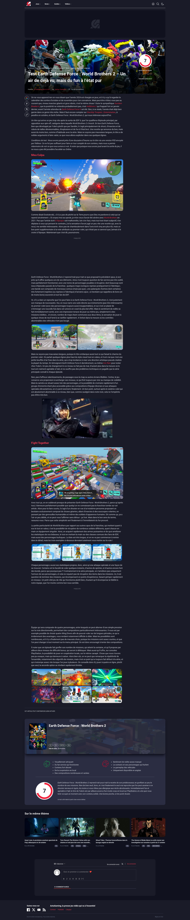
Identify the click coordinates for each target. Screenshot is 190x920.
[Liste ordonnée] (76, 878)
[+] (82, 878)
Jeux (37, 4)
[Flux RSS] (44, 909)
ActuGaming (28, 4)
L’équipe (68, 910)
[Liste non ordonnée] (79, 878)
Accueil (32, 68)
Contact (53, 910)
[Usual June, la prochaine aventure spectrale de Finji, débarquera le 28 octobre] (42, 827)
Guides (56, 4)
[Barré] (73, 878)
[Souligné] (70, 878)
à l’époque (59, 220)
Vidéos (67, 4)
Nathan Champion (60, 89)
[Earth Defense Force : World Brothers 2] (38, 736)
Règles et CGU (159, 917)
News (47, 4)
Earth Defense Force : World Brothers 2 (77, 726)
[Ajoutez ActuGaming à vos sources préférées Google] (27, 98)
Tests (36, 68)
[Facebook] (28, 909)
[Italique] (67, 878)
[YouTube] (38, 909)
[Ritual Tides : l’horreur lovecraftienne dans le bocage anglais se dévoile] (113, 827)
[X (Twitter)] (33, 909)
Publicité (61, 910)
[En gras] (63, 878)
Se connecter (131, 864)
